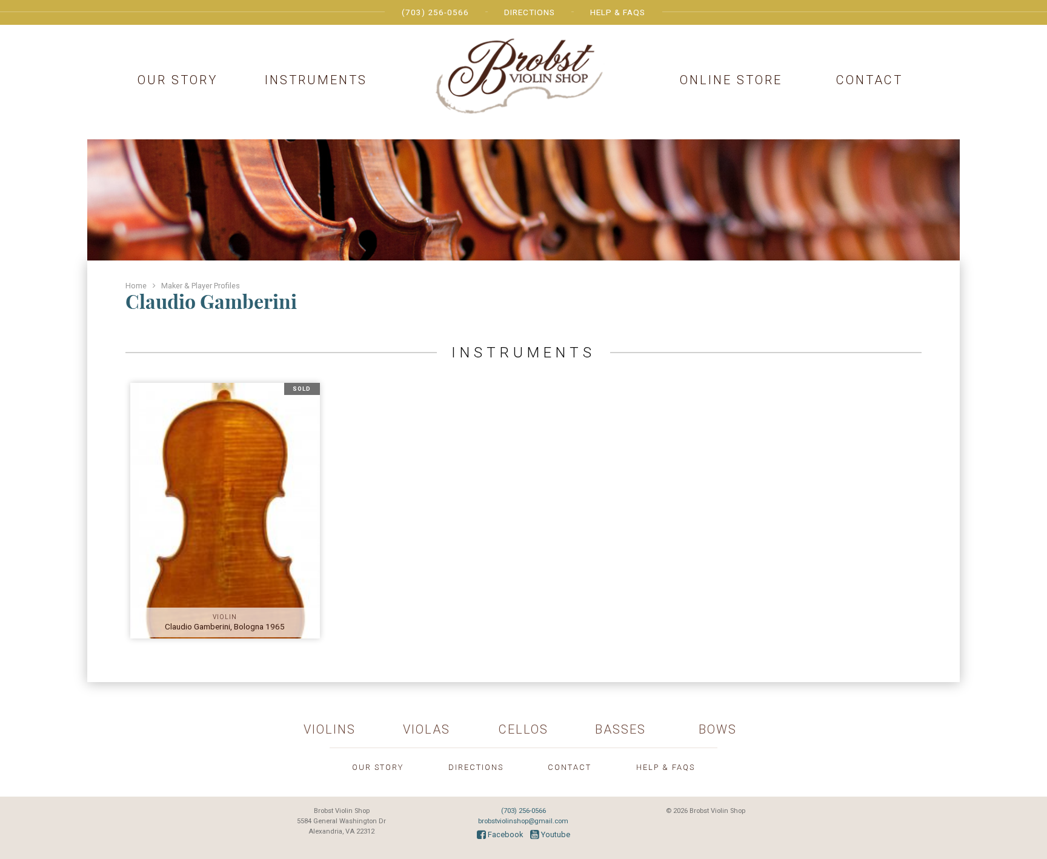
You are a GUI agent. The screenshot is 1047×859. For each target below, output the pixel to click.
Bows (718, 729)
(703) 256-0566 (435, 12)
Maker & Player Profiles (200, 285)
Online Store (731, 80)
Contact (869, 80)
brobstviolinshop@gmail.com (523, 821)
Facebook (504, 834)
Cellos (523, 729)
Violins (330, 729)
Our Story (178, 80)
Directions (529, 12)
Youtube (554, 834)
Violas (426, 729)
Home (136, 285)
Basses (620, 729)
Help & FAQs (617, 12)
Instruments (316, 80)
